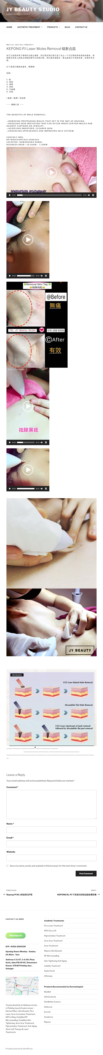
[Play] (10, 195)
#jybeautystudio (27, 754)
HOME (9, 27)
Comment (12, 787)
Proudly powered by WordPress (19, 1048)
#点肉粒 (16, 747)
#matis (54, 747)
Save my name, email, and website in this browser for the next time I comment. (48, 866)
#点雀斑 (24, 747)
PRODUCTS (52, 27)
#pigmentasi (12, 754)
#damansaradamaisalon (35, 750)
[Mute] (88, 195)
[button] (51, 172)
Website (10, 852)
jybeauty (29, 45)
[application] (51, 172)
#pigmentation (71, 750)
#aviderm (45, 747)
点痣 (38, 747)
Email (10, 837)
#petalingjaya (53, 754)
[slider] (49, 195)
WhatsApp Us (15, 935)
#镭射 (31, 747)
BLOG (67, 27)
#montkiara (82, 754)
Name (10, 823)
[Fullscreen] (93, 195)
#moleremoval (56, 750)
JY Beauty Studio (33, 9)
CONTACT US (81, 27)
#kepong (41, 754)
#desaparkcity (67, 754)
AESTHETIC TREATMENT (28, 27)
